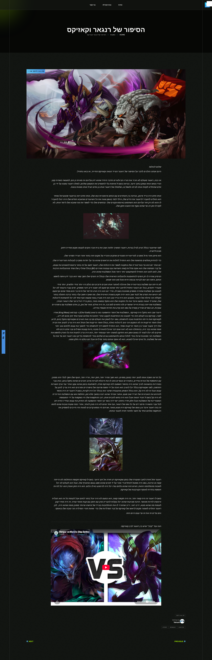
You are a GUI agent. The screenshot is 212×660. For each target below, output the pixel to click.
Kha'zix (181, 627)
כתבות (112, 35)
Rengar (173, 627)
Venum (177, 622)
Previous (178, 641)
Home (122, 35)
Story (165, 627)
